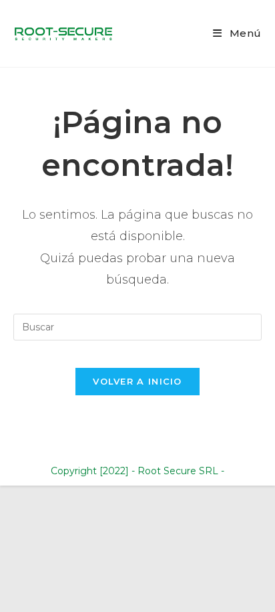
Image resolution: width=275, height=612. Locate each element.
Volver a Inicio (137, 381)
